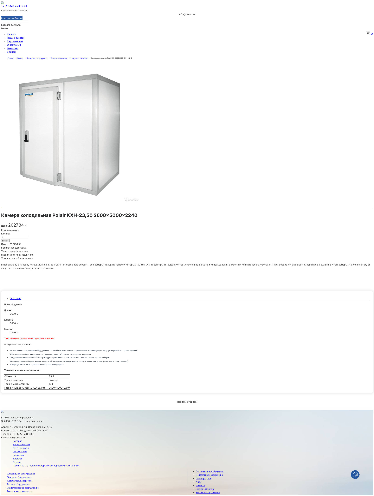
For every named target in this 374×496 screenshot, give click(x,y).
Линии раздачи (203, 478)
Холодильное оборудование (21, 473)
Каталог (11, 34)
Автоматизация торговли (19, 480)
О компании (14, 44)
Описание (15, 298)
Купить (5, 241)
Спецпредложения (205, 489)
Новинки (200, 485)
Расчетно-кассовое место (19, 491)
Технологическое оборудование (23, 487)
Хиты (198, 482)
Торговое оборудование (19, 477)
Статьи (17, 462)
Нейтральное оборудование (209, 475)
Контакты (12, 48)
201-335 (14, 5)
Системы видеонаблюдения (209, 471)
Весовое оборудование (18, 484)
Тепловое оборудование (208, 492)
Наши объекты (15, 37)
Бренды (11, 51)
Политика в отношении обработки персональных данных (46, 465)
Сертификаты (15, 41)
